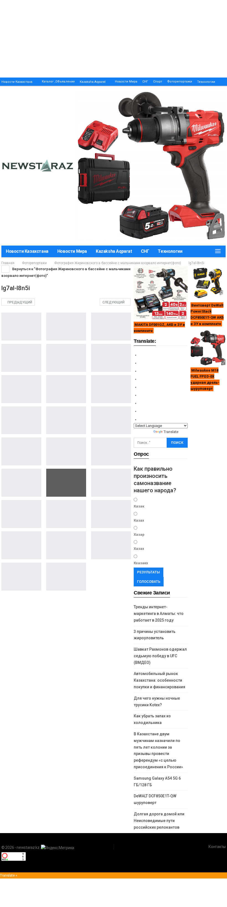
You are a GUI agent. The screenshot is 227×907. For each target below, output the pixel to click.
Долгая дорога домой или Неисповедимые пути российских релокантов (159, 820)
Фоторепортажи (179, 81)
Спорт (157, 81)
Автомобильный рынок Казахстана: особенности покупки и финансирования (159, 680)
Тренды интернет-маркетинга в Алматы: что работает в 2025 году (159, 613)
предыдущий (19, 302)
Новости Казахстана (16, 82)
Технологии (206, 82)
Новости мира (126, 81)
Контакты (217, 846)
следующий (113, 302)
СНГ (145, 81)
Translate (171, 432)
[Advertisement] (113, 39)
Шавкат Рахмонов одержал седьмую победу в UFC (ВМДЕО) (160, 656)
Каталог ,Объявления (58, 81)
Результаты (148, 572)
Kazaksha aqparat (92, 82)
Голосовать (148, 581)
